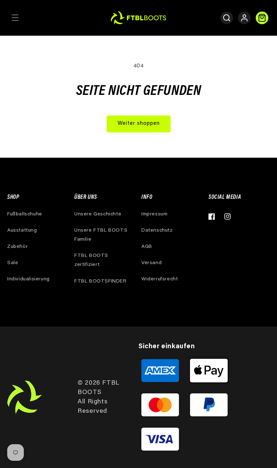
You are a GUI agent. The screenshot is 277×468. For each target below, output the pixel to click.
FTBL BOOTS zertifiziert (91, 260)
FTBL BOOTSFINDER (100, 281)
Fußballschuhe (24, 214)
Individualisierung (28, 279)
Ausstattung (22, 230)
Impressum (154, 214)
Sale (12, 263)
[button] (15, 18)
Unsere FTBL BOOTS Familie (100, 235)
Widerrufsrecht (159, 279)
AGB (146, 246)
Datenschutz (157, 230)
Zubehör (17, 246)
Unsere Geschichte (97, 214)
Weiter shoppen (139, 123)
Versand (151, 263)
